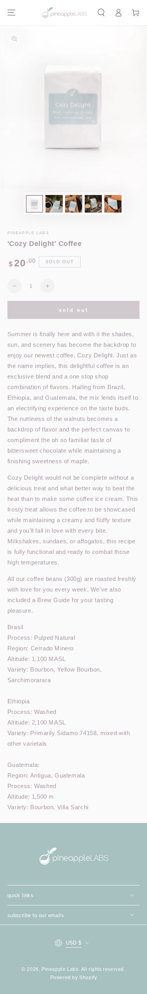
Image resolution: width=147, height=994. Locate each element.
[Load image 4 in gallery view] (93, 204)
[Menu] (11, 12)
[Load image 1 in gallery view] (34, 204)
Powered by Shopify (73, 977)
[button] (101, 12)
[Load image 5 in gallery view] (113, 204)
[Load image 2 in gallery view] (54, 204)
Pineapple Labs (60, 969)
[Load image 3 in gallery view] (73, 204)
